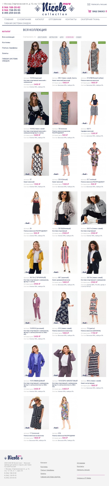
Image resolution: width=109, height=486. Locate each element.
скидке (78, 37)
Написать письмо (99, 4)
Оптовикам (55, 19)
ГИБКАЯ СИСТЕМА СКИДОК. (10, 60)
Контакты (71, 19)
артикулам (53, 37)
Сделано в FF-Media (84, 478)
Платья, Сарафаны (9, 48)
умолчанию (42, 37)
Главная (8, 19)
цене (62, 37)
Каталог (39, 19)
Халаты (5, 53)
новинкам (70, 37)
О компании (24, 19)
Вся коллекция (8, 37)
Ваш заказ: (100, 11)
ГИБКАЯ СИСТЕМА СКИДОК (17, 23)
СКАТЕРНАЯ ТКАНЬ (90, 19)
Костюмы (6, 42)
